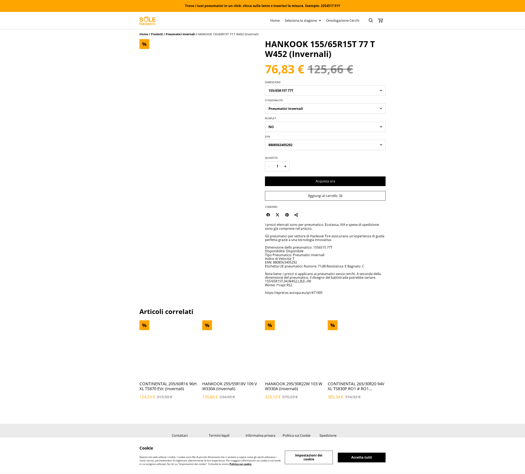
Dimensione (273, 82)
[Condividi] (296, 215)
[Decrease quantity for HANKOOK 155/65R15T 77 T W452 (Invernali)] (269, 166)
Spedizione (328, 435)
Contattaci (180, 435)
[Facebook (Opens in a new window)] (268, 215)
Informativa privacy (260, 435)
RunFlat (270, 118)
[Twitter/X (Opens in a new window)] (277, 215)
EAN (267, 136)
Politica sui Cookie (296, 435)
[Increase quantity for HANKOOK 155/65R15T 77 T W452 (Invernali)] (285, 166)
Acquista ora (325, 181)
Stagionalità (274, 100)
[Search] (371, 20)
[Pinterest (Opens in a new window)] (287, 215)
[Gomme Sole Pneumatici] (147, 20)
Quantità (271, 158)
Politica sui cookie (240, 464)
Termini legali (219, 435)
